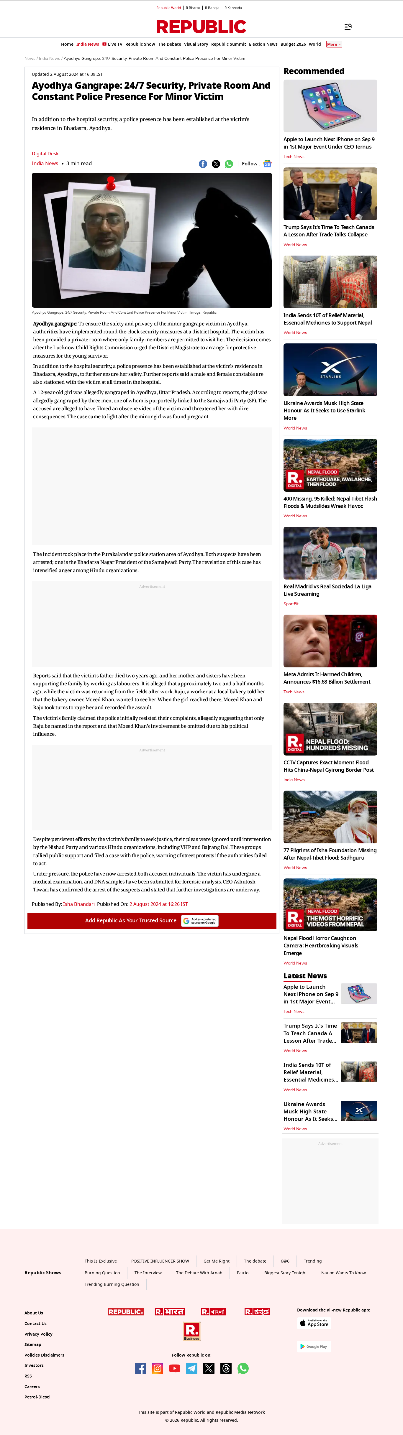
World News (295, 245)
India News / (51, 59)
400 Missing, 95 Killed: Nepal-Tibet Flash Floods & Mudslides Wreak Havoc (330, 502)
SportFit (291, 604)
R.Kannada (233, 8)
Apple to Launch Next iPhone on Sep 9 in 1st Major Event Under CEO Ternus (329, 143)
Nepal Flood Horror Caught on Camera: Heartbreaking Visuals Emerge (321, 945)
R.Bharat (193, 8)
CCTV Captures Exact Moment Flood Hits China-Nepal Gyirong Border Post (328, 766)
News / (31, 59)
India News (45, 163)
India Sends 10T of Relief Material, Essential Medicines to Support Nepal (328, 319)
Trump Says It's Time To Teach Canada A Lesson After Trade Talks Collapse (329, 230)
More (332, 44)
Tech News (294, 157)
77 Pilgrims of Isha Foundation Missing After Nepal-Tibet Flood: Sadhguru (330, 854)
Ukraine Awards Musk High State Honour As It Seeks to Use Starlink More (325, 410)
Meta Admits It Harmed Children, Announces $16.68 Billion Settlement (327, 678)
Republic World (168, 8)
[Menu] (345, 26)
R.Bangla (212, 8)
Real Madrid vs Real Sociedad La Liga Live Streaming (327, 590)
